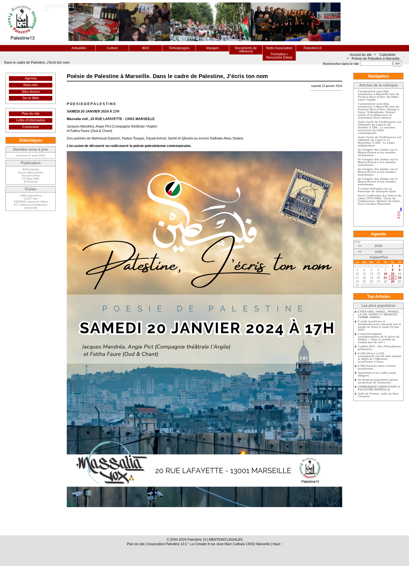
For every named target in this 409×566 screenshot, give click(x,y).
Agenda (31, 78)
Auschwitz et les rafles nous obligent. (377, 374)
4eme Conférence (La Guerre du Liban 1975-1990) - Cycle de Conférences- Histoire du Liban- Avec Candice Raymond (379, 199)
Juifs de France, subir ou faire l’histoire (378, 395)
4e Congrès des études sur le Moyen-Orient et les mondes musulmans (378, 152)
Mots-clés (30, 85)
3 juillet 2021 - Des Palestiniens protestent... (379, 348)
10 (398, 212)
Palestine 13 (59, 6)
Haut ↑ (277, 544)
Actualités (79, 48)
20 (398, 214)
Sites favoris (30, 92)
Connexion (30, 127)
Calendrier (388, 55)
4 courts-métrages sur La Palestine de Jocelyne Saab (377, 190)
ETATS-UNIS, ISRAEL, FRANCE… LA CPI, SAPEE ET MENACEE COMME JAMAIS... (380, 314)
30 (398, 217)
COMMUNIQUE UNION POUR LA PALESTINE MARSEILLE (379, 388)
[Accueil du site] (22, 22)
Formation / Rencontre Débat (279, 55)
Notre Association (279, 48)
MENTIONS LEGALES (226, 540)
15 (392, 273)
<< (360, 246)
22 (392, 277)
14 (385, 273)
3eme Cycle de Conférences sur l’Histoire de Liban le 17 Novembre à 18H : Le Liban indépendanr (379, 141)
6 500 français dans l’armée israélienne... (377, 367)
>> (397, 63)
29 (392, 281)
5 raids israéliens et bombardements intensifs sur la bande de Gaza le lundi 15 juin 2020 (379, 325)
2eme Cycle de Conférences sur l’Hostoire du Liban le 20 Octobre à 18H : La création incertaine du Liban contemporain (379, 127)
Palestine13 (313, 48)
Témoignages (179, 48)
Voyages (212, 48)
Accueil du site (361, 55)
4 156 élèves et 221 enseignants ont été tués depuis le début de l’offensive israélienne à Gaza (379, 357)
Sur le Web (30, 98)
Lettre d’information (30, 120)
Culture (112, 48)
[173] (400, 223)
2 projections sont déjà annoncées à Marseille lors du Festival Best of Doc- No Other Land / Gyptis (378, 95)
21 (385, 277)
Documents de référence (246, 49)
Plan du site (31, 114)
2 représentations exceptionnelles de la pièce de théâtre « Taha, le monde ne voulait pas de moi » (379, 338)
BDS (145, 48)
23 (399, 277)
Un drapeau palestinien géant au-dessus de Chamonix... (378, 381)
